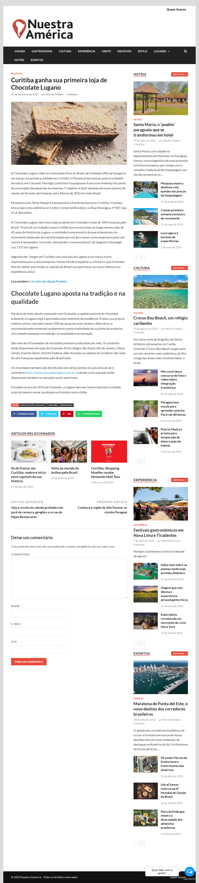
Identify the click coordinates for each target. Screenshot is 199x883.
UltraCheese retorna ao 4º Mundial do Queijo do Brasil (173, 790)
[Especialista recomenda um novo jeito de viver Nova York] (146, 615)
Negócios (124, 51)
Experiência (86, 51)
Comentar (72, 94)
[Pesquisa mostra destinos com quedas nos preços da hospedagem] (146, 183)
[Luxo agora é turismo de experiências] (146, 233)
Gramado (66, 405)
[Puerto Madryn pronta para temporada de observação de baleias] (146, 429)
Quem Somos (176, 9)
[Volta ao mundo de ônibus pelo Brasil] (69, 464)
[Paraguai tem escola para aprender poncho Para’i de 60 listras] (146, 402)
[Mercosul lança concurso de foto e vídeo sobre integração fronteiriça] (146, 372)
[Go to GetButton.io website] (189, 879)
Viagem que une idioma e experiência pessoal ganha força (174, 593)
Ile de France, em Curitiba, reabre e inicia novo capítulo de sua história (28, 474)
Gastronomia (42, 51)
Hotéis (19, 60)
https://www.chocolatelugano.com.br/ (50, 372)
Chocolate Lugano (32, 405)
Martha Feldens (55, 94)
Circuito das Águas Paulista (48, 281)
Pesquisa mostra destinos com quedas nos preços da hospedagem (173, 189)
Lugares (160, 51)
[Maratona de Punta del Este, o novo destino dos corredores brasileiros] (161, 677)
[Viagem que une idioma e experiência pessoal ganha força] (146, 588)
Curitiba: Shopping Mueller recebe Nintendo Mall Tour (105, 472)
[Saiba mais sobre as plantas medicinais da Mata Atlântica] (146, 565)
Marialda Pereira (170, 540)
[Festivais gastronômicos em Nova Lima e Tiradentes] (161, 504)
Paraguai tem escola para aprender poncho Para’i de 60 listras (173, 408)
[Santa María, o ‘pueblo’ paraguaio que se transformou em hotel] (161, 98)
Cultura (65, 51)
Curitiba (52, 405)
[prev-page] (136, 257)
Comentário (20, 554)
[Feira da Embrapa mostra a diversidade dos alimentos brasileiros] (146, 812)
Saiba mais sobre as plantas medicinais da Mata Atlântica (174, 569)
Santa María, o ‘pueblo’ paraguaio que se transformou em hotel (154, 129)
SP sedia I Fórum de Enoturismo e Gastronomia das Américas (174, 764)
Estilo (142, 51)
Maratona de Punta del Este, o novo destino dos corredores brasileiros (161, 709)
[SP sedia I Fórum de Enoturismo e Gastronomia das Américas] (146, 758)
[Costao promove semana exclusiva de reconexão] (146, 210)
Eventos (37, 60)
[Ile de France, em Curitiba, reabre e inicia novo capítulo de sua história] (29, 464)
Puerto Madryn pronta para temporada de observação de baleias (171, 437)
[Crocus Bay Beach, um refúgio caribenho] (161, 292)
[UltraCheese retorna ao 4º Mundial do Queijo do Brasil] (146, 785)
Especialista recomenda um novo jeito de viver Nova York (174, 620)
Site (14, 641)
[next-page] (142, 257)
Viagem (19, 51)
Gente (106, 51)
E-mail (17, 624)
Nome (16, 606)
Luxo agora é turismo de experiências (170, 237)
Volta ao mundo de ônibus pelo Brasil (65, 470)
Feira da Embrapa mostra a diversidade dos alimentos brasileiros (172, 819)
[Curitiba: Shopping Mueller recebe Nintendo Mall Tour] (109, 464)
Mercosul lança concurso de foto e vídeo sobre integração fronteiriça (173, 379)
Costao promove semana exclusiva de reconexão (173, 214)
